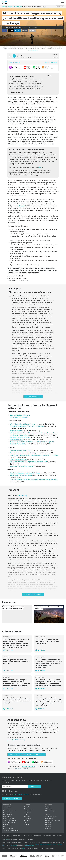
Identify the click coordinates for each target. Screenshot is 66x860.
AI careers (6, 809)
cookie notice (13, 845)
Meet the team (49, 818)
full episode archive (22, 769)
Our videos (27, 811)
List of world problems (9, 811)
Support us (48, 828)
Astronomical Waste (16, 431)
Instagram (27, 816)
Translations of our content (11, 830)
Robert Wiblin (8, 27)
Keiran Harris (18, 27)
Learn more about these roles (20, 415)
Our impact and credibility (52, 820)
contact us (8, 839)
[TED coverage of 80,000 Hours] (35, 856)
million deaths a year (33, 50)
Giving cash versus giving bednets (21, 466)
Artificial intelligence (9, 820)
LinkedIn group (28, 818)
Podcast (10, 6)
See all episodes (50, 62)
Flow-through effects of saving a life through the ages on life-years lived (34, 455)
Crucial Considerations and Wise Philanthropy (25, 473)
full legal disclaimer (40, 844)
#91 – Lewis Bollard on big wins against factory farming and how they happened (47, 641)
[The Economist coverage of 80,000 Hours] (4, 856)
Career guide (7, 807)
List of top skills (7, 813)
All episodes (18, 6)
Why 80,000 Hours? (51, 816)
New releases (7, 826)
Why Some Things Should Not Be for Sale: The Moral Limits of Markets (34, 480)
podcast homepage (28, 766)
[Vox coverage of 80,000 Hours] (46, 856)
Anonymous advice (9, 822)
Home (4, 6)
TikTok (26, 822)
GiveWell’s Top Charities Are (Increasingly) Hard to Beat (28, 462)
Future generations (9, 818)
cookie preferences (29, 845)
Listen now (9, 650)
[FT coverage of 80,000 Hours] (13, 856)
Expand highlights (33, 397)
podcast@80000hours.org (16, 740)
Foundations (7, 816)
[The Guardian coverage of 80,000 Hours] (23, 856)
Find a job (48, 807)
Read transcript (13, 62)
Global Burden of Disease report (21, 475)
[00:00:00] (22, 495)
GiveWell (22, 206)
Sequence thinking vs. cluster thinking (23, 453)
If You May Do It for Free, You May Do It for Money (27, 426)
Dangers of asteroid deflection (20, 437)
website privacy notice (50, 844)
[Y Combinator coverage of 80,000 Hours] (58, 856)
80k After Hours (28, 809)
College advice (7, 824)
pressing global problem (21, 794)
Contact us (48, 826)
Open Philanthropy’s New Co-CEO (21, 451)
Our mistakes (48, 822)
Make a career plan (50, 811)
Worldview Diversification (18, 459)
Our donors (48, 824)
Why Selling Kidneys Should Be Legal (22, 424)
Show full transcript (33, 594)
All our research (8, 828)
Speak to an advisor (12, 798)
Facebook (27, 820)
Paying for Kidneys (16, 439)
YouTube (26, 824)
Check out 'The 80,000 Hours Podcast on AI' (26, 754)
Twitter (26, 814)
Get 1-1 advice (49, 809)
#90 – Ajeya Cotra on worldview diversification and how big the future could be (16, 661)
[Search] (62, 6)
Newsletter (27, 813)
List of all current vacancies (19, 417)
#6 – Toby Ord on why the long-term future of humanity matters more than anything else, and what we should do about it (17, 701)
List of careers (7, 814)
